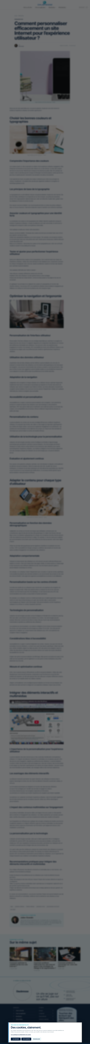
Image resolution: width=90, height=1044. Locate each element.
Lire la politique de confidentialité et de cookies (21, 1034)
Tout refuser (16, 1039)
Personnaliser (36, 1039)
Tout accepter (26, 1039)
